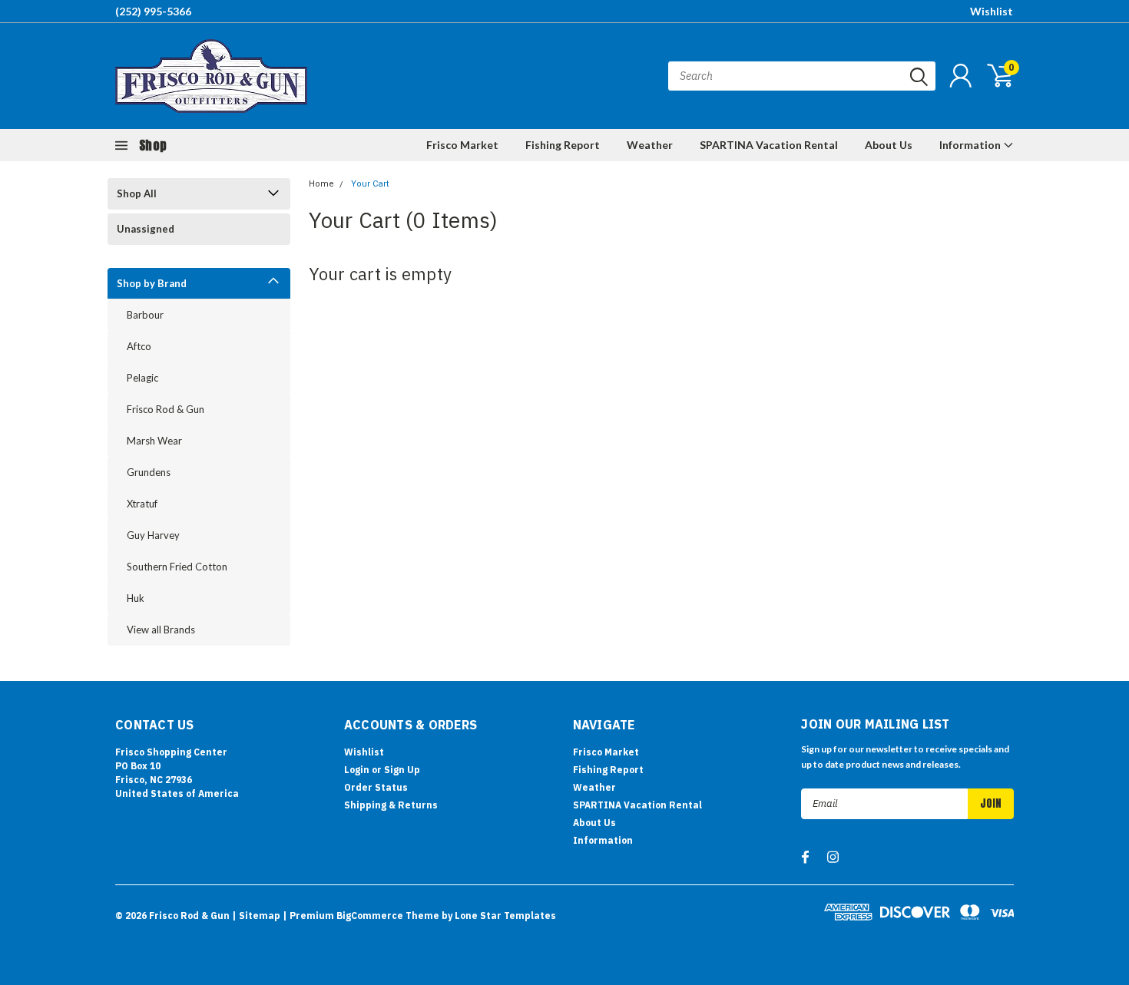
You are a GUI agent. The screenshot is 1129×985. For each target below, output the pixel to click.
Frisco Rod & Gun (165, 409)
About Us (888, 144)
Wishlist (991, 11)
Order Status (376, 787)
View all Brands (161, 629)
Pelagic (142, 378)
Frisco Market (462, 144)
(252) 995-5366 (153, 11)
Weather (650, 144)
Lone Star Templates (505, 915)
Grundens (149, 472)
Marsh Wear (154, 441)
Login (356, 769)
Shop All (137, 193)
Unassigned (145, 229)
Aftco (139, 346)
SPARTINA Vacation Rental (769, 144)
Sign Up (402, 769)
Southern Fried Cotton (177, 566)
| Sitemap (256, 915)
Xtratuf (142, 503)
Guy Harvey (153, 535)
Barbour (145, 315)
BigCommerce (369, 915)
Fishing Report (562, 144)
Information (971, 144)
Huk (135, 598)
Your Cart (370, 184)
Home (321, 184)
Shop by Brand (152, 283)
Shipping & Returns (391, 805)
